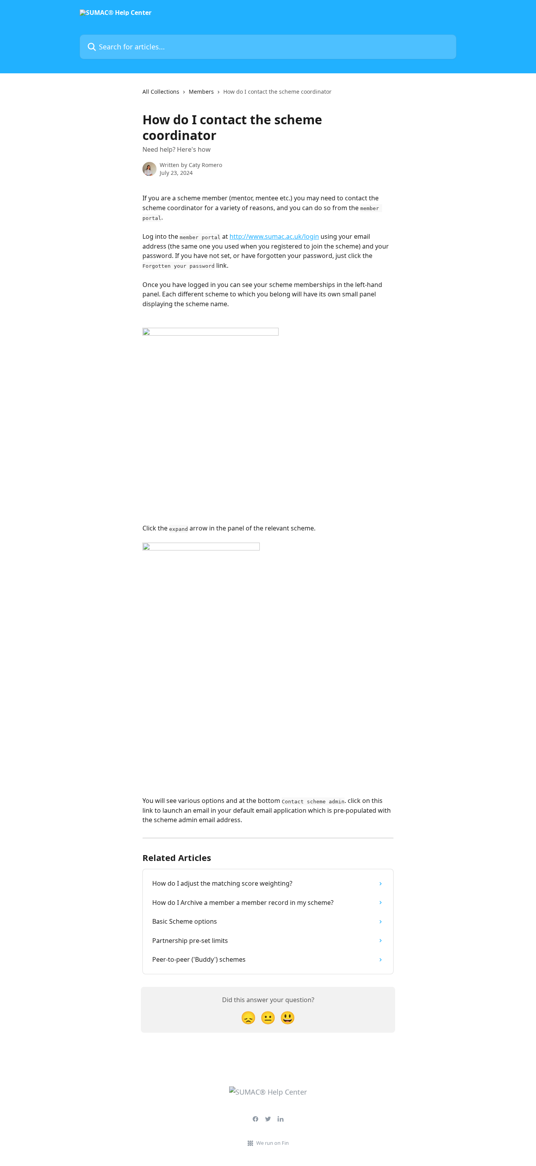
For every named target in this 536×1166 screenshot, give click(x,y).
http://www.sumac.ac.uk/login (274, 236)
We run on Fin (272, 1142)
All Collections (160, 91)
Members (201, 91)
